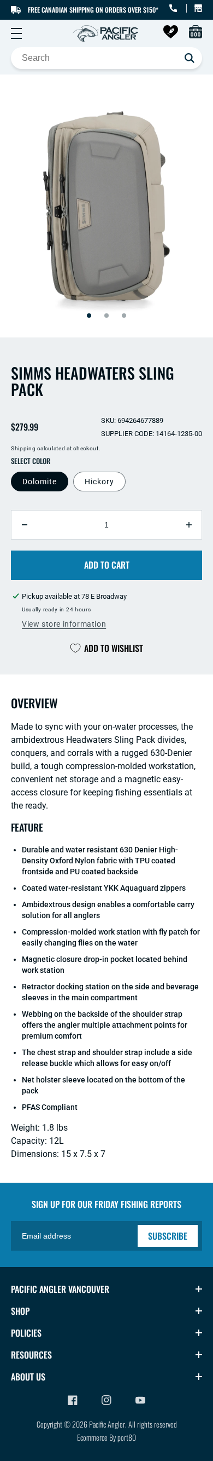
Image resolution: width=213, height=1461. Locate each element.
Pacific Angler (107, 1424)
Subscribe (167, 1235)
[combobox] (106, 58)
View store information (64, 624)
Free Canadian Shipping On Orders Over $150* (93, 9)
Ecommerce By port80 (106, 1437)
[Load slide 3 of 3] (124, 315)
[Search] (189, 58)
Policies (26, 1332)
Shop (20, 1310)
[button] (16, 33)
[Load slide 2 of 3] (106, 315)
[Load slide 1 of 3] (89, 315)
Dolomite (39, 481)
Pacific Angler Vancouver (60, 1289)
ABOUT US (28, 1376)
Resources (31, 1354)
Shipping (23, 448)
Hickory (99, 481)
